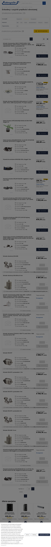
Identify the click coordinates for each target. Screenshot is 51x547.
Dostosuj (34, 534)
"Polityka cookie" (12, 542)
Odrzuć (27, 534)
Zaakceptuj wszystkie (44, 534)
